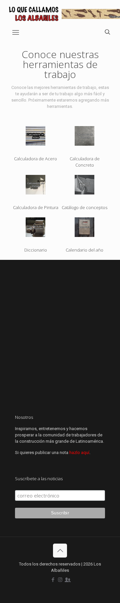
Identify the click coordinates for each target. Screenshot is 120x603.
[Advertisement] (60, 334)
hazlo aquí (79, 452)
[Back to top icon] (60, 551)
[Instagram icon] (60, 580)
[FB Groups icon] (67, 580)
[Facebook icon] (53, 580)
